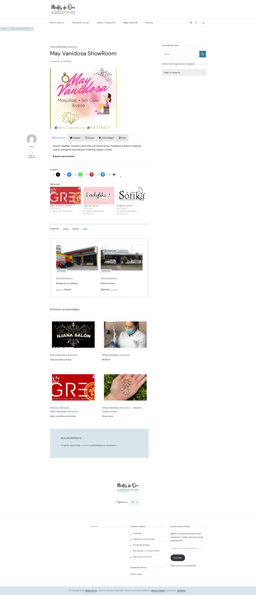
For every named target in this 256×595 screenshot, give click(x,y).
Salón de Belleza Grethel (60, 205)
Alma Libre (107, 416)
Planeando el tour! (80, 22)
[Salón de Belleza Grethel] (65, 195)
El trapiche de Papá (141, 545)
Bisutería (137, 408)
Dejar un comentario (32, 156)
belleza (65, 229)
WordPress (181, 591)
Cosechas (137, 533)
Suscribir (178, 557)
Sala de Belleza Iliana (60, 359)
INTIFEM (106, 359)
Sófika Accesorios (125, 205)
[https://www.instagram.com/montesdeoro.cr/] (137, 502)
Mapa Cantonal (130, 22)
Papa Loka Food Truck (142, 557)
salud (85, 229)
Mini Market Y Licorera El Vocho (146, 551)
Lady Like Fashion (91, 205)
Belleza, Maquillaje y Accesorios (64, 47)
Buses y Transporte (106, 22)
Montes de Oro (57, 22)
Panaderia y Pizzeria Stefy (144, 539)
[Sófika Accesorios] (132, 195)
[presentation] (59, 137)
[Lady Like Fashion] (98, 195)
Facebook (94, 526)
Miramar (75, 229)
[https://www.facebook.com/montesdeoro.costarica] (132, 502)
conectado (86, 445)
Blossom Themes (158, 591)
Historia (149, 22)
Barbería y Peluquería (59, 408)
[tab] (59, 137)
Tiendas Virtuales (109, 411)
